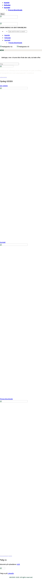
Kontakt (3, 242)
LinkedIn (11, 573)
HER (18, 564)
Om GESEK (4, 86)
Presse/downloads (15, 10)
